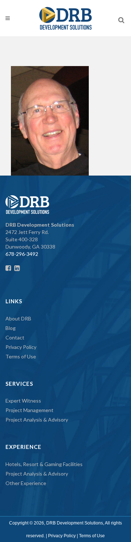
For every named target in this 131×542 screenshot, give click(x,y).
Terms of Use (20, 356)
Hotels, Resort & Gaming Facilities (44, 464)
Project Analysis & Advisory (36, 419)
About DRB (18, 318)
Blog (10, 328)
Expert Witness (23, 400)
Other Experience (25, 483)
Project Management (29, 410)
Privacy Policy (20, 347)
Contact (14, 337)
